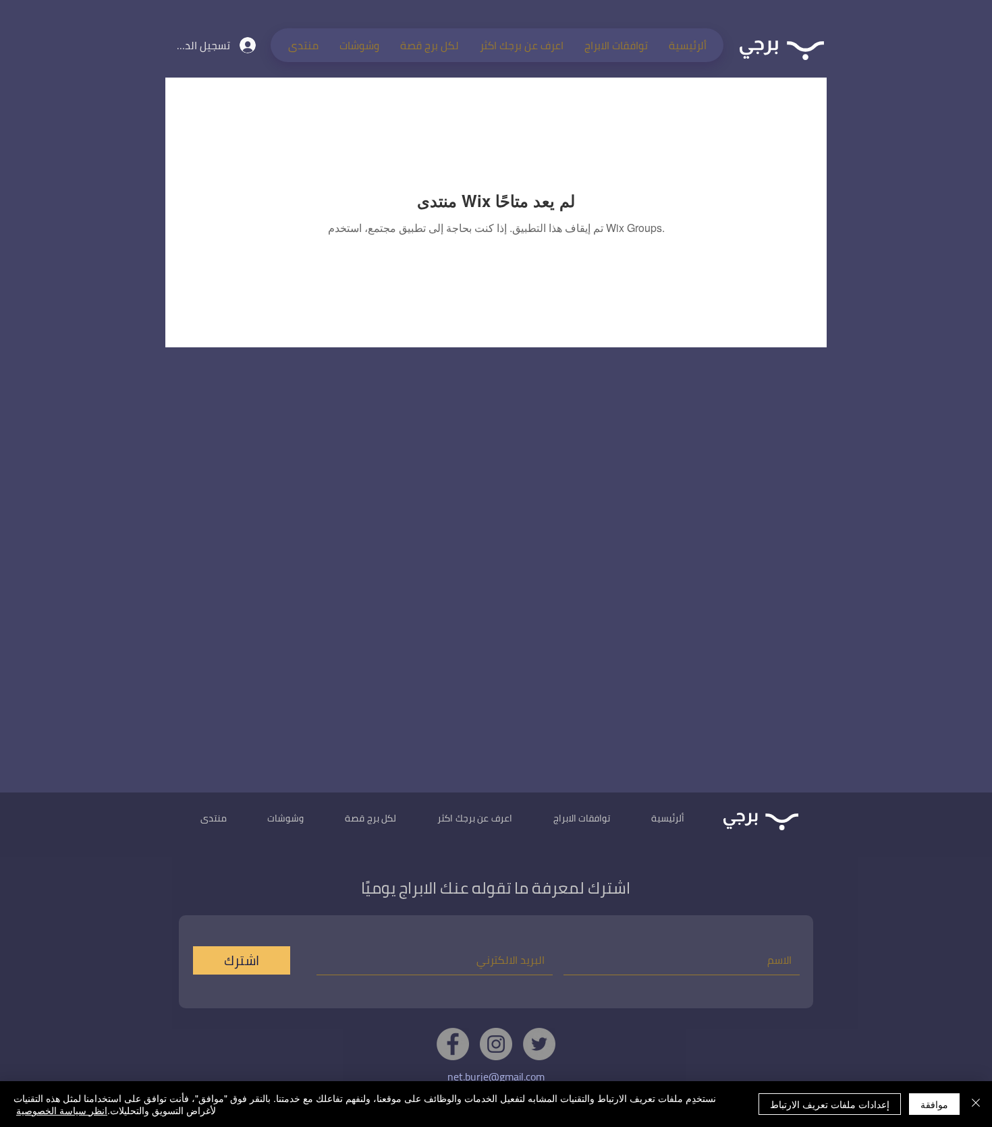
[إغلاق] (976, 1104)
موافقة (934, 1104)
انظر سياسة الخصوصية (61, 1110)
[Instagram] (496, 1044)
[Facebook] (453, 1044)
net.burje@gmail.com (496, 1076)
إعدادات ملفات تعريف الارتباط (829, 1104)
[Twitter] (539, 1044)
